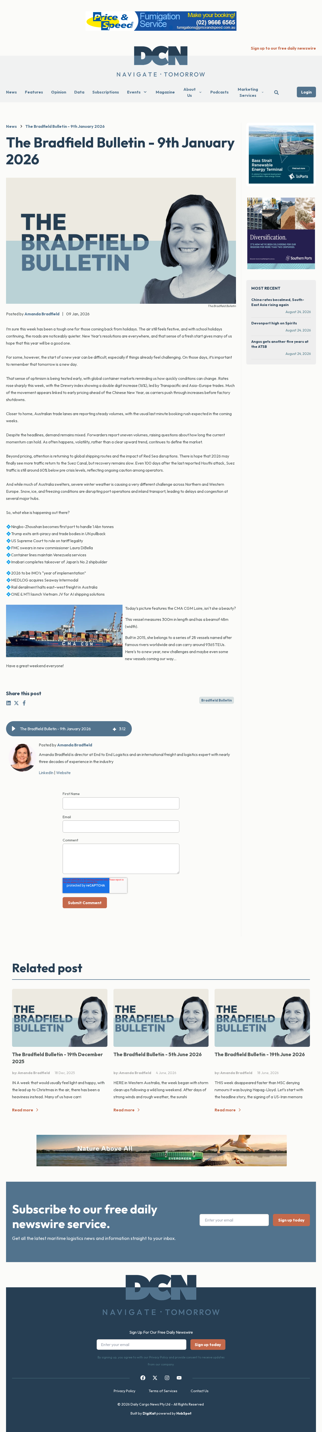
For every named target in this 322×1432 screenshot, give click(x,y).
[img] (114, 729)
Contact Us (200, 1391)
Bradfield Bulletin (216, 700)
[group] (69, 728)
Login (306, 92)
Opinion (58, 92)
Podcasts (219, 92)
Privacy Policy (124, 1391)
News (11, 92)
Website (63, 772)
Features (34, 92)
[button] (14, 729)
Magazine (165, 92)
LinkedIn (46, 772)
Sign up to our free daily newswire (283, 48)
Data (79, 92)
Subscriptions (105, 92)
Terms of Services (163, 1391)
